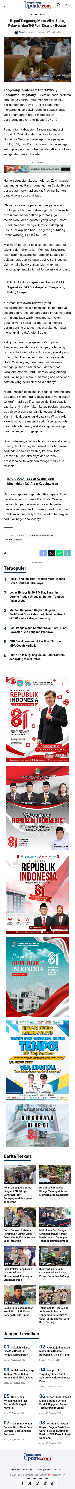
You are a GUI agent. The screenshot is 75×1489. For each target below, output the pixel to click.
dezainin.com (59, 1475)
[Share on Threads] (45, 1483)
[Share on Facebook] (22, 1483)
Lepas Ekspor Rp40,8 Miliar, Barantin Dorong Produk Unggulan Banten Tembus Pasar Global (36, 596)
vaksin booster (13, 540)
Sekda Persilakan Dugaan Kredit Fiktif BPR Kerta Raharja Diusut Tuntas (18, 1311)
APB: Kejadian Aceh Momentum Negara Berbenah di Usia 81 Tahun (54, 1351)
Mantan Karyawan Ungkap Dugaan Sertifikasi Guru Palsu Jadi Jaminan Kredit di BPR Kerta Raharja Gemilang (37, 614)
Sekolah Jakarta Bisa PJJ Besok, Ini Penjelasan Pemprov (17, 1351)
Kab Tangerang (37, 14)
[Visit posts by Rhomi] (16, 32)
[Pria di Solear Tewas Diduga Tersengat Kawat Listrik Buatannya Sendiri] (55, 1174)
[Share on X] (30, 1483)
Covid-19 (21, 536)
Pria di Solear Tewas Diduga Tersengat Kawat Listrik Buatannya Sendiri (54, 1191)
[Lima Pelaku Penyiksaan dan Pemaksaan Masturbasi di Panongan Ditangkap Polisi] (20, 1256)
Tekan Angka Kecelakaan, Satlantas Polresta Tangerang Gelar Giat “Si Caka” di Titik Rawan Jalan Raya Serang (54, 1315)
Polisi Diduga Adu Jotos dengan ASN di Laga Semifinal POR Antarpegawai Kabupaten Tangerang (18, 1194)
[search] (58, 5)
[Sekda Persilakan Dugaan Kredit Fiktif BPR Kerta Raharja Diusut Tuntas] (20, 1294)
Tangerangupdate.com (20, 90)
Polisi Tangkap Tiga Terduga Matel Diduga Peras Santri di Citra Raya (19, 1374)
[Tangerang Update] (37, 5)
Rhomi (22, 32)
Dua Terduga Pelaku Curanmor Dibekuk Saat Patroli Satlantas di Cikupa (54, 1273)
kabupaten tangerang (42, 536)
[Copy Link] (53, 1483)
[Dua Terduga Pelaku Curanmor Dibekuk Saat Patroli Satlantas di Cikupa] (55, 1256)
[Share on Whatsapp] (37, 1483)
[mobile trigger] (7, 5)
